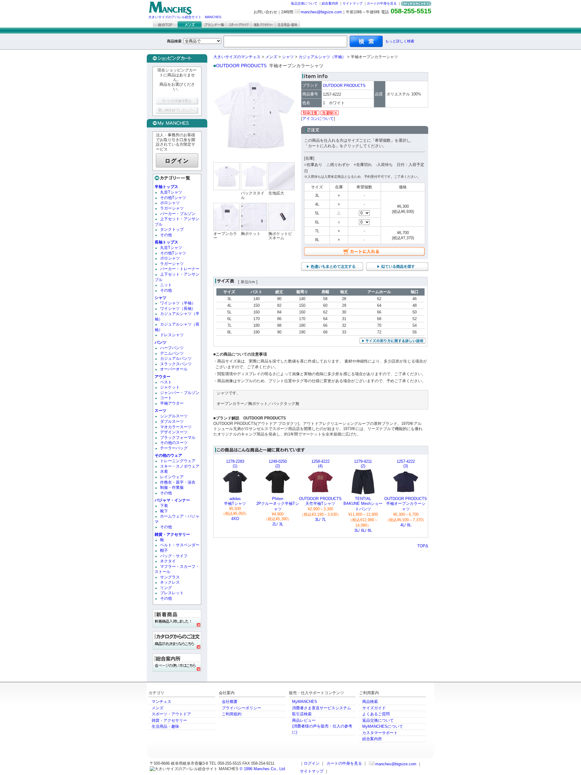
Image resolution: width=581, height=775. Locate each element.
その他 (166, 235)
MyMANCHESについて (382, 726)
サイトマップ (353, 3)
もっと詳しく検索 (399, 41)
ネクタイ (168, 561)
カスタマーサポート (380, 732)
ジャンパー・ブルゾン (179, 392)
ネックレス (170, 582)
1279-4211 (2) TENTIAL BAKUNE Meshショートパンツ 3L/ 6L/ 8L (362, 496)
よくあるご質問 (376, 714)
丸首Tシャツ (171, 192)
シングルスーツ (174, 416)
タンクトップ (172, 229)
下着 (164, 505)
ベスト (166, 382)
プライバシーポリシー (241, 708)
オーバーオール (174, 369)
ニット (166, 285)
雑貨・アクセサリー (169, 720)
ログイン (177, 161)
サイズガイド (374, 708)
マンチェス (161, 701)
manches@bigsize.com (321, 12)
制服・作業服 (172, 487)
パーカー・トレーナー (179, 269)
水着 (164, 471)
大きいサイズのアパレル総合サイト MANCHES (184, 17)
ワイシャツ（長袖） (177, 308)
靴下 (164, 511)
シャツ (288, 57)
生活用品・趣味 (165, 726)
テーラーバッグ (174, 448)
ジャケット (170, 387)
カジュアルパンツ (176, 358)
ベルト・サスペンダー (179, 545)
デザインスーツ (174, 432)
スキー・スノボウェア (179, 466)
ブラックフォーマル (177, 437)
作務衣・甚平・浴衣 (177, 482)
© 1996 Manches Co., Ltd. (263, 769)
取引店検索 (302, 714)
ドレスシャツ (172, 335)
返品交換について (304, 3)
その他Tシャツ (173, 197)
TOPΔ (422, 546)
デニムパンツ (172, 353)
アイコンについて (318, 118)
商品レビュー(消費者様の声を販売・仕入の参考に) (322, 726)
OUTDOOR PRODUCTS (241, 65)
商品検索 (370, 701)
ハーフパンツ (172, 348)
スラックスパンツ (176, 364)
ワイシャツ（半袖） (177, 303)
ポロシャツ (170, 202)
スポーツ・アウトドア (171, 714)
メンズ (271, 57)
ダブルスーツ (172, 421)
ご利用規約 (231, 714)
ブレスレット (172, 593)
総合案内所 (330, 3)
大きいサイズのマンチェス (237, 57)
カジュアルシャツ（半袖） (322, 57)
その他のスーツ (174, 442)
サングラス (170, 577)
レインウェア (172, 477)
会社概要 (230, 701)
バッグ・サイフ (174, 556)
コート (166, 398)
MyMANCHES (304, 701)
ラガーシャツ (172, 208)
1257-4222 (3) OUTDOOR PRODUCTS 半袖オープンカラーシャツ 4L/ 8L (405, 493)
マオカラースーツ (176, 427)
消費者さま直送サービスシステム (321, 708)
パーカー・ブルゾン (177, 213)
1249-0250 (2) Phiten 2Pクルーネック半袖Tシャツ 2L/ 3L (277, 492)
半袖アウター (172, 403)
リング (166, 587)
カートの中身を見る (382, 3)
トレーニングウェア (177, 461)
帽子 (164, 550)
